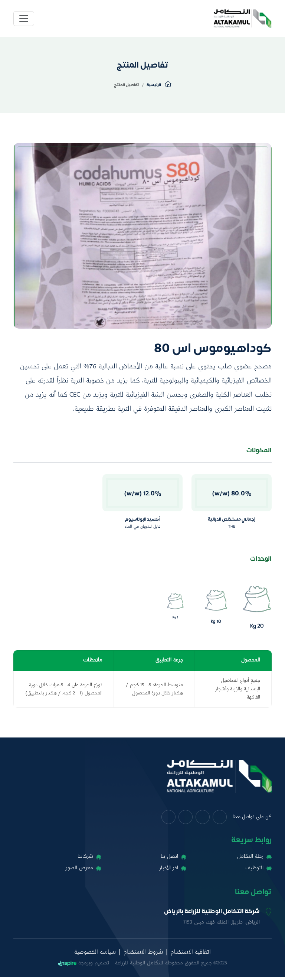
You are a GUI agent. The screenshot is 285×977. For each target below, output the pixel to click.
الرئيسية (154, 84)
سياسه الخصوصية (95, 952)
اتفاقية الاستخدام (191, 952)
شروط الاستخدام (143, 952)
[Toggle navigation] (23, 18)
